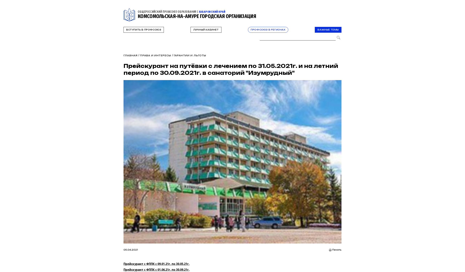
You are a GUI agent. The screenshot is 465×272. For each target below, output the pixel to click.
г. (156, 264)
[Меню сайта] (338, 10)
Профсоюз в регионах (268, 30)
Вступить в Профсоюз (143, 30)
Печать (336, 250)
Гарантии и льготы (190, 55)
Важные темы (328, 30)
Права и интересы (155, 55)
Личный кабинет (206, 30)
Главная (131, 55)
